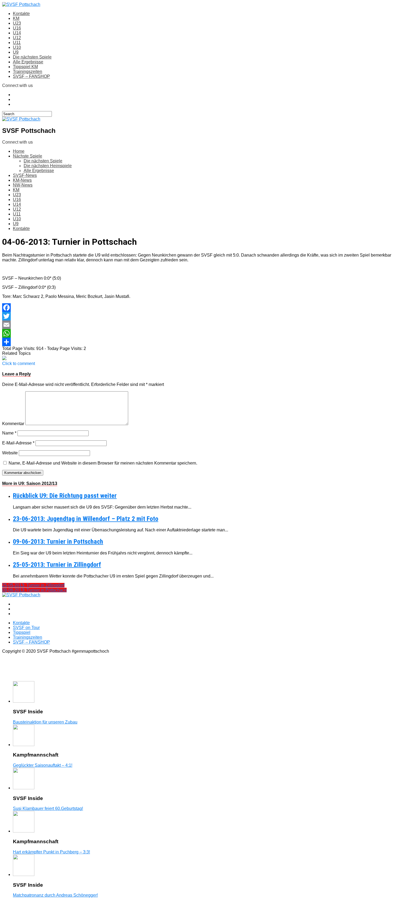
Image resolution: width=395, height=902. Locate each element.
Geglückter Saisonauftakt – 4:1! (42, 765)
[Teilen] (197, 342)
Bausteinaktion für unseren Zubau (45, 722)
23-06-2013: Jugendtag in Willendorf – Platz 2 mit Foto (85, 519)
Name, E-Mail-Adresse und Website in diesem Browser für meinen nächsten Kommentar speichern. (103, 463)
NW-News (23, 185)
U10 (17, 47)
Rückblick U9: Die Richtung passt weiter (65, 495)
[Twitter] (197, 316)
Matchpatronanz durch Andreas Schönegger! (55, 895)
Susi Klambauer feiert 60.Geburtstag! (48, 808)
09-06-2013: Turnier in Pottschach (58, 541)
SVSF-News (25, 175)
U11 (17, 42)
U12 (17, 37)
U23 (17, 23)
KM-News (22, 180)
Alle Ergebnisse (28, 62)
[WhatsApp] (197, 333)
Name (9, 433)
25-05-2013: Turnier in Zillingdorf (57, 564)
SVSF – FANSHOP (31, 76)
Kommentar (13, 423)
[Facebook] (197, 307)
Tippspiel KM (25, 66)
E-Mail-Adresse (18, 443)
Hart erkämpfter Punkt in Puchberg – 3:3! (51, 852)
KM (16, 18)
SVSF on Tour (26, 627)
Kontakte (21, 13)
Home (18, 151)
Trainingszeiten (27, 71)
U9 (16, 52)
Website (10, 453)
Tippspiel (21, 632)
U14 (17, 33)
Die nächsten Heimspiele (48, 165)
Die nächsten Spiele (32, 57)
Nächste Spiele (27, 156)
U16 (17, 28)
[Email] (197, 324)
